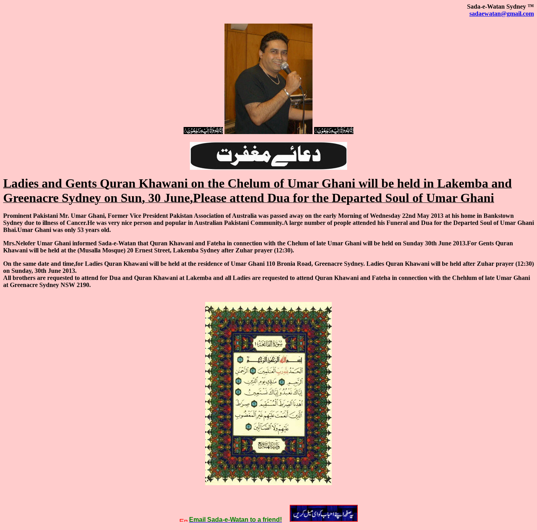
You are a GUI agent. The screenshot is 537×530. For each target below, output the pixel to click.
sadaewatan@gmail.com (501, 13)
